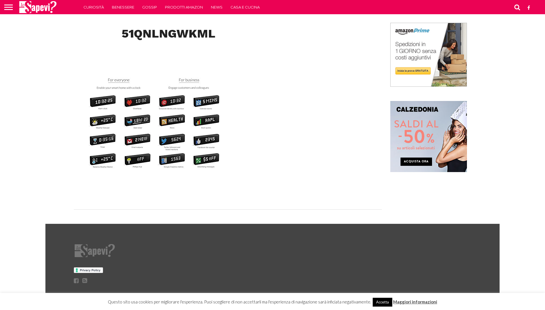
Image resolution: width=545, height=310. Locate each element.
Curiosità (93, 7)
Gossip (149, 7)
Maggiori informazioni (415, 301)
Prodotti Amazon (184, 7)
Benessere (123, 7)
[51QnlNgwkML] (154, 197)
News (217, 7)
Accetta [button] (382, 302)
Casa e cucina (245, 7)
